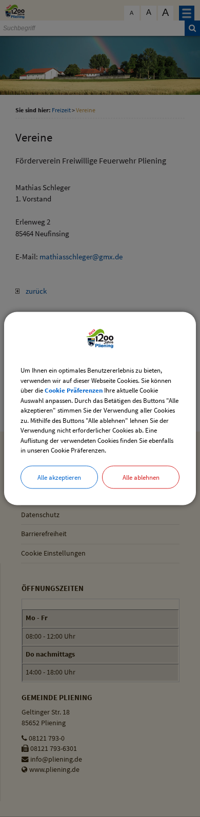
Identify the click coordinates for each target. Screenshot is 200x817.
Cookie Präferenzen (74, 390)
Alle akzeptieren (59, 477)
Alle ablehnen (141, 477)
